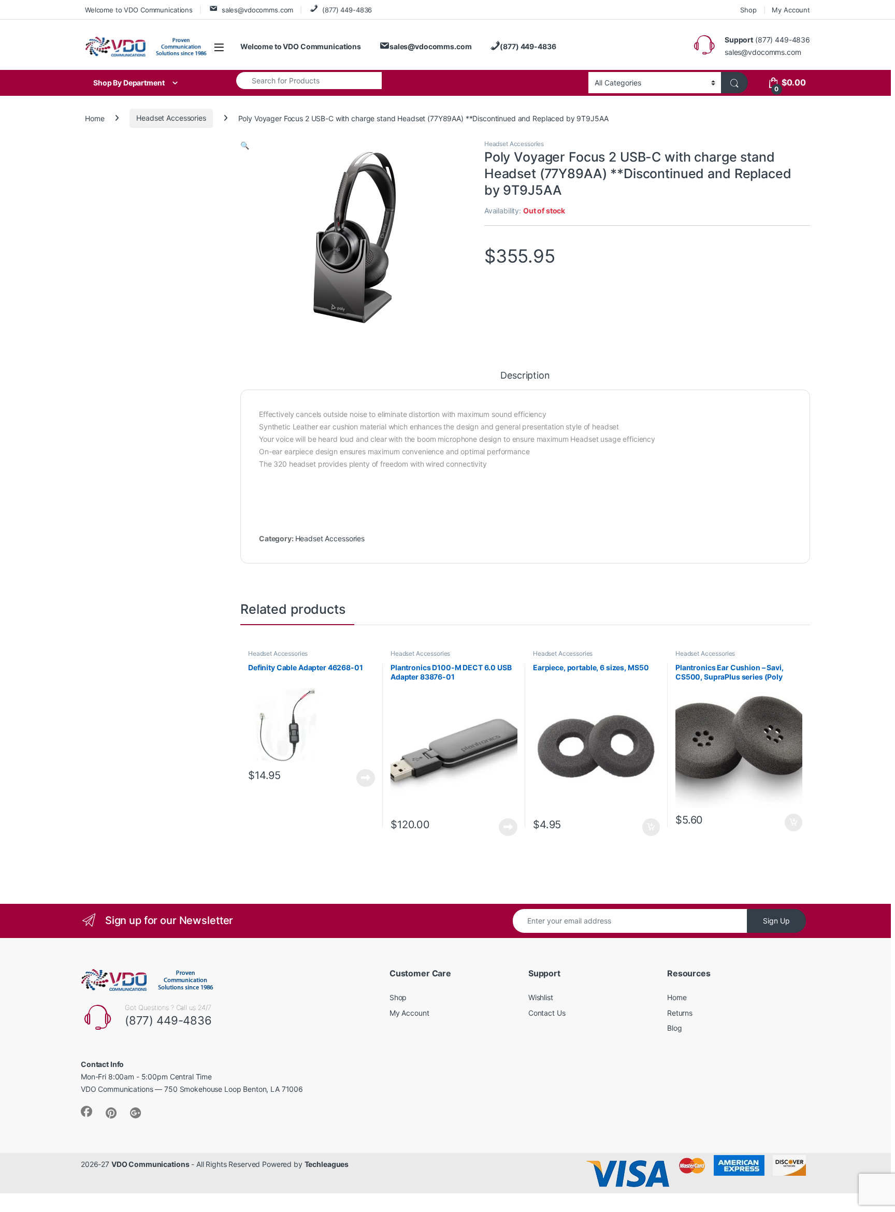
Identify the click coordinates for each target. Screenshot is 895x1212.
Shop (748, 10)
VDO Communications (150, 1164)
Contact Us (547, 1012)
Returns (679, 1012)
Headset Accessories (171, 117)
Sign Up (776, 920)
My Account (791, 10)
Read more (365, 778)
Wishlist (540, 997)
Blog (674, 1027)
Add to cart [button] (651, 827)
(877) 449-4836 (347, 10)
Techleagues (327, 1164)
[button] (244, 145)
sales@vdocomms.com (257, 10)
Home (94, 117)
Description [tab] (525, 376)
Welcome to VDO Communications (139, 10)
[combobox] (309, 80)
